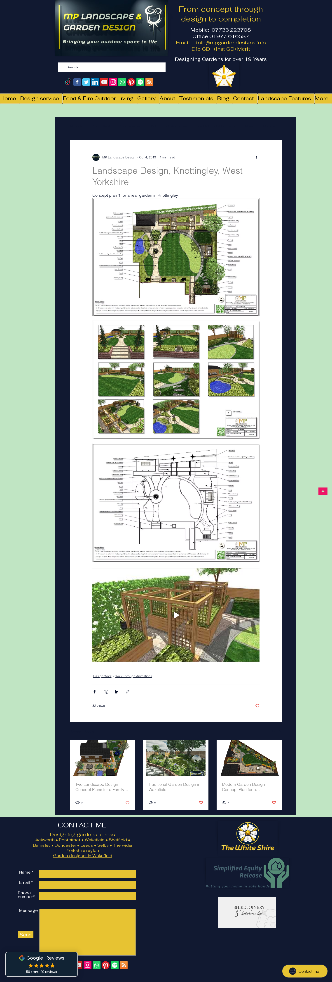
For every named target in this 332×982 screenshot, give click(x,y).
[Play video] (176, 615)
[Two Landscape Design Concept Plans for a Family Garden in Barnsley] (102, 758)
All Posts (76, 126)
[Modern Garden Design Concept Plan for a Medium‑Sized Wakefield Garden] (249, 758)
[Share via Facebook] (94, 692)
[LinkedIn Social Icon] (95, 82)
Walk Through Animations (168, 126)
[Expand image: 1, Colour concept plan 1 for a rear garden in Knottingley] (253, 204)
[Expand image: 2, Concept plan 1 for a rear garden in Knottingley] (253, 449)
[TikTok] (68, 82)
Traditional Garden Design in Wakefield (174, 787)
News (249, 126)
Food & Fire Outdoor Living (216, 126)
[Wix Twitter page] (86, 82)
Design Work (101, 126)
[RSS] (149, 82)
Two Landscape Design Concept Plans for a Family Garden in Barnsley (99, 787)
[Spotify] (140, 82)
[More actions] (257, 157)
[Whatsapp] (122, 82)
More (267, 126)
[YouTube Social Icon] (104, 82)
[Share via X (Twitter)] (105, 692)
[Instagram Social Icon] (113, 82)
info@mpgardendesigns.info (231, 42)
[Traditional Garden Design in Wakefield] (175, 758)
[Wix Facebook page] (77, 82)
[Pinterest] (131, 82)
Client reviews (130, 126)
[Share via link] (128, 692)
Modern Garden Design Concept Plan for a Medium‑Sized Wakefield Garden (244, 787)
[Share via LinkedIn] (117, 692)
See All (277, 731)
